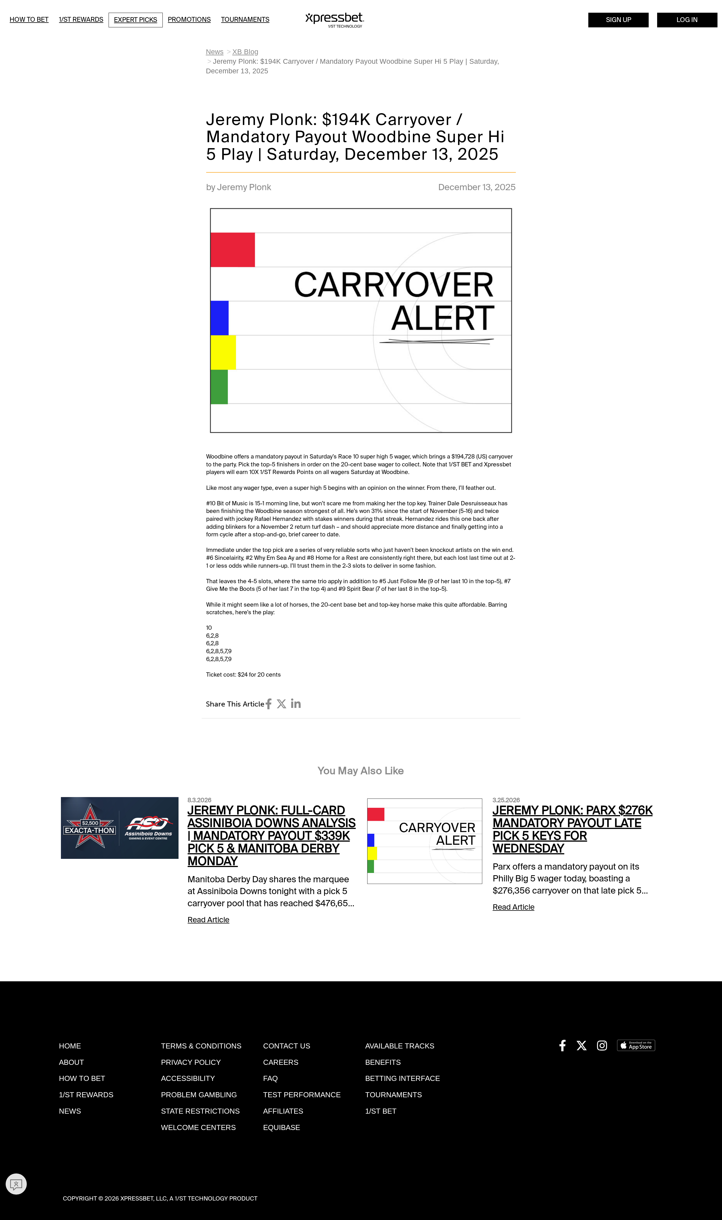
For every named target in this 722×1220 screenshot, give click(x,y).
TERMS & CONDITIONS (201, 1046)
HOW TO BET (82, 1078)
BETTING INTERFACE (402, 1078)
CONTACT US (286, 1046)
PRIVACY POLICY (191, 1062)
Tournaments (245, 20)
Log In (687, 20)
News (215, 52)
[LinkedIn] (296, 704)
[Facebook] (268, 704)
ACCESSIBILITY (188, 1078)
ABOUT (71, 1062)
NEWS (70, 1111)
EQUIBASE (281, 1127)
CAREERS (280, 1062)
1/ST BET (381, 1111)
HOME (70, 1046)
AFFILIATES (283, 1111)
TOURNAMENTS (393, 1094)
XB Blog (245, 52)
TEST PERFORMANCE (302, 1094)
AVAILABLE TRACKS (399, 1046)
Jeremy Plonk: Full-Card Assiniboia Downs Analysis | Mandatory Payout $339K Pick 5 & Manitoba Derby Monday (272, 836)
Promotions (189, 20)
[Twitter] (281, 704)
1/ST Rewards (81, 20)
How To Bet (29, 20)
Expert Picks (135, 20)
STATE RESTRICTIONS (200, 1111)
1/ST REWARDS (86, 1094)
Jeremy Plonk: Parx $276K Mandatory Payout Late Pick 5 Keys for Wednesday (573, 829)
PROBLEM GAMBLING (199, 1094)
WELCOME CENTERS (198, 1127)
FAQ (270, 1078)
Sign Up (618, 20)
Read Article (208, 920)
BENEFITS (383, 1062)
